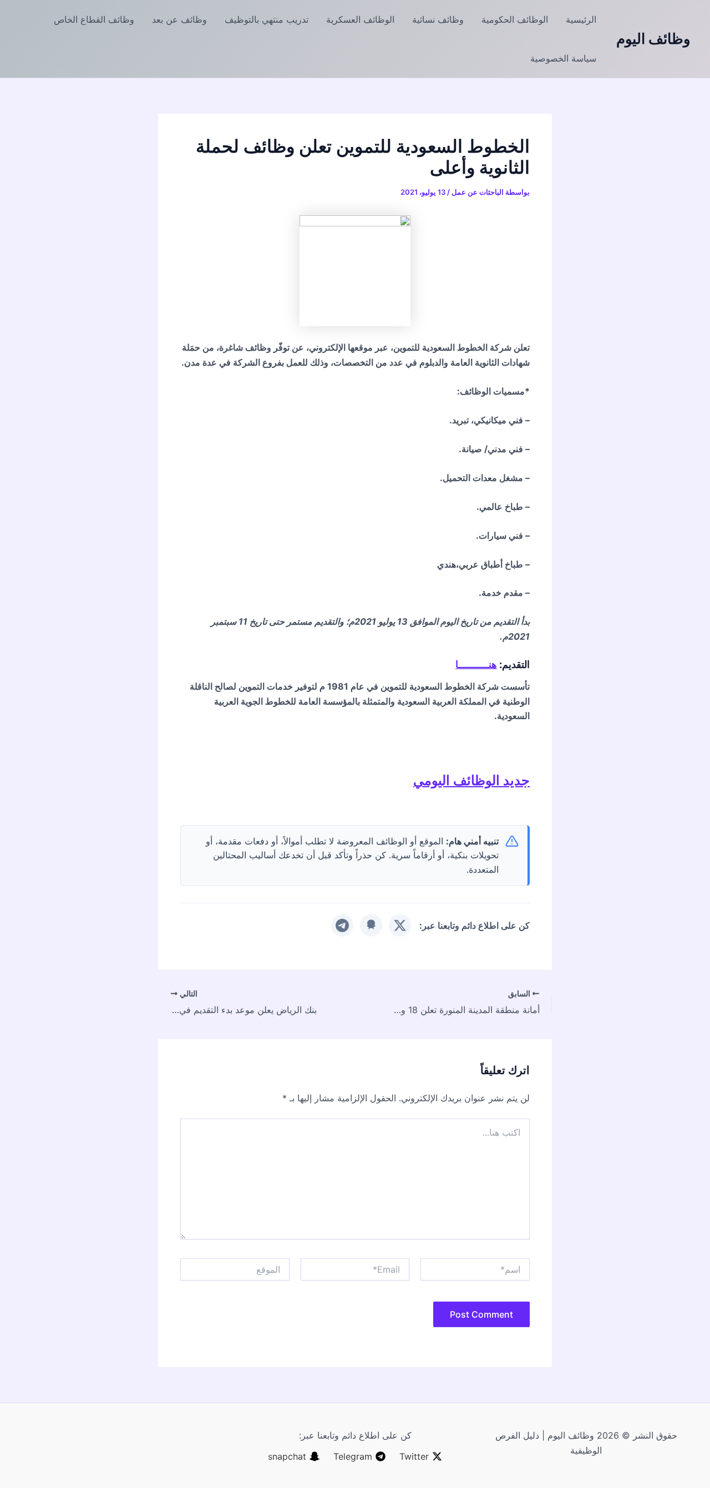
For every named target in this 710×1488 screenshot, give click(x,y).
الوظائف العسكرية (360, 19)
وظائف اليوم (653, 38)
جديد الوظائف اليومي (471, 780)
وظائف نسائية (438, 19)
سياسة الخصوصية (563, 58)
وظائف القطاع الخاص (94, 19)
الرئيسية (581, 19)
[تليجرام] (342, 925)
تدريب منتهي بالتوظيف (266, 19)
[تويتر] (400, 925)
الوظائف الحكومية (514, 19)
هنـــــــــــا (476, 664)
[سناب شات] (371, 925)
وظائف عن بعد (179, 19)
